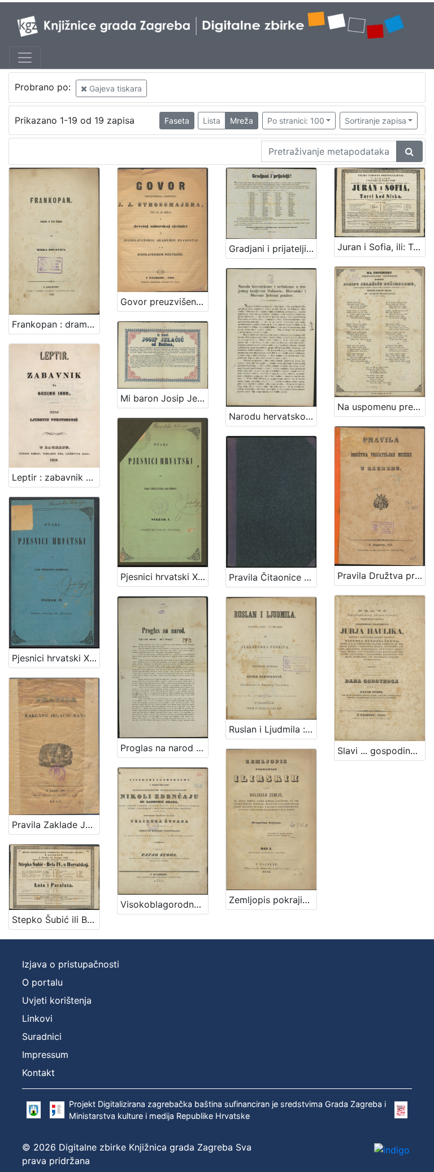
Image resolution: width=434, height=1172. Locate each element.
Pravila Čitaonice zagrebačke (272, 577)
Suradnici (42, 1036)
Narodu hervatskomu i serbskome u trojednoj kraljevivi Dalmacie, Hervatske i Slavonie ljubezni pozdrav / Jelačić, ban (272, 416)
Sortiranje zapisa (375, 120)
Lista (211, 120)
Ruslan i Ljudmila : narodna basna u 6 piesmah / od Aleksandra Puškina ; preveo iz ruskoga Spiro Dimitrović (272, 729)
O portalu (42, 982)
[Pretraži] (409, 151)
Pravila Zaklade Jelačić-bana (55, 824)
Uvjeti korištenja (57, 1000)
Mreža (241, 120)
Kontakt (38, 1072)
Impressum (45, 1054)
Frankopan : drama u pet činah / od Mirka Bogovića (55, 324)
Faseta (176, 120)
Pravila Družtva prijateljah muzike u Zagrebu (381, 575)
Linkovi (37, 1018)
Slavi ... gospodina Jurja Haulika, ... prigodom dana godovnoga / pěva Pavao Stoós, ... (381, 750)
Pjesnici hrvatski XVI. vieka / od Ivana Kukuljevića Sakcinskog (55, 658)
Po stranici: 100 (295, 120)
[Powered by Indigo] (392, 1150)
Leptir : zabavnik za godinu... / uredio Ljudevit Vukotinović (55, 477)
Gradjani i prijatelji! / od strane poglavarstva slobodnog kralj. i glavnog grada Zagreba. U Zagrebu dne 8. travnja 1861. (272, 248)
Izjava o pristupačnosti (70, 964)
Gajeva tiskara (114, 88)
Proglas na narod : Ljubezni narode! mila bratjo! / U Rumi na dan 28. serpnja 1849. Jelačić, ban (164, 747)
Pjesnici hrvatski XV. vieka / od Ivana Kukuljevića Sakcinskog (164, 576)
